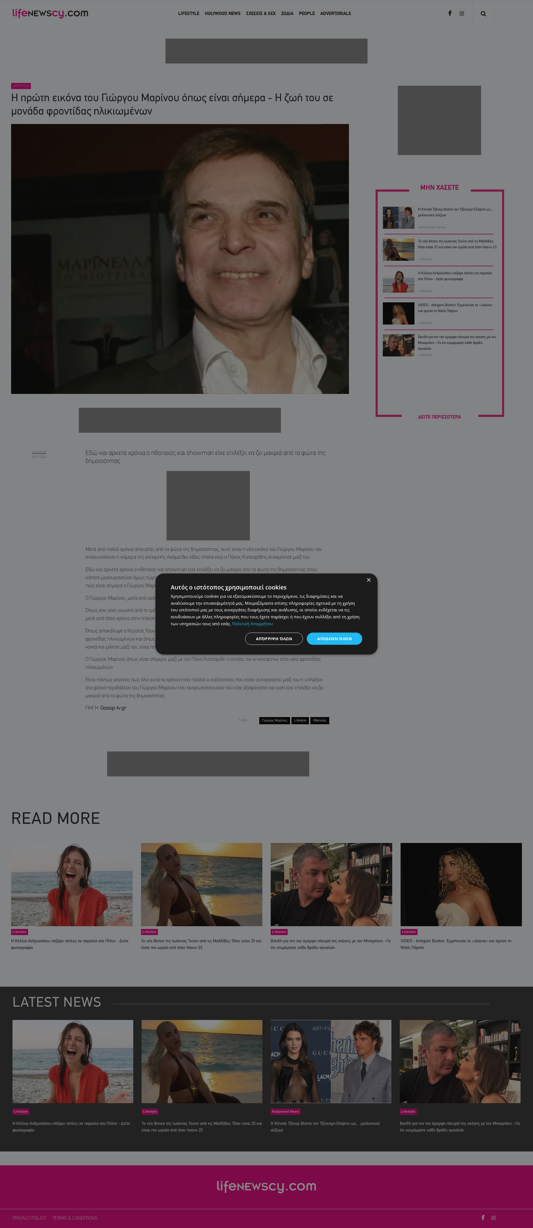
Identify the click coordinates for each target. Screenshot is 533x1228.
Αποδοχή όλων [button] (334, 638)
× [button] (368, 580)
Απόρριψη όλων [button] (274, 638)
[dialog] (266, 614)
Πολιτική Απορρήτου (252, 623)
